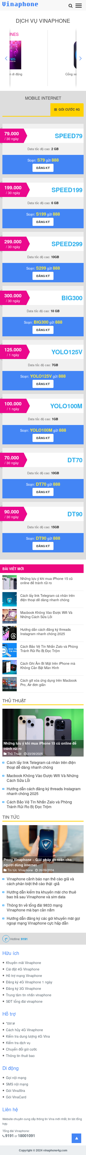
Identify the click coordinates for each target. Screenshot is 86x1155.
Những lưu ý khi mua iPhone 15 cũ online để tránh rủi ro (46, 580)
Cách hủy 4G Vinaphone (24, 1029)
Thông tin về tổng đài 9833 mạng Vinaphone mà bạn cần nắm (34, 907)
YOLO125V (66, 351)
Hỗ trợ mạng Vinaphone (24, 975)
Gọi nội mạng (16, 1077)
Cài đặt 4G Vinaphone (22, 969)
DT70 (74, 459)
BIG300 (71, 297)
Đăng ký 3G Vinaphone (23, 988)
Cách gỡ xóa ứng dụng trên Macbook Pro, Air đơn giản (48, 682)
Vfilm (43, 34)
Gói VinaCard (16, 1097)
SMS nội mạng (17, 1084)
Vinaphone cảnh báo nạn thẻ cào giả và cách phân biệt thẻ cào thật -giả (40, 881)
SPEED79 (68, 135)
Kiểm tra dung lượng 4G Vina (28, 1036)
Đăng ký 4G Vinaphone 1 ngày (29, 982)
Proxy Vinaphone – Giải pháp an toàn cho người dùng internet (38, 862)
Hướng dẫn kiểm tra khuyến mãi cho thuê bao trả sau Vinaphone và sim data (41, 894)
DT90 (74, 513)
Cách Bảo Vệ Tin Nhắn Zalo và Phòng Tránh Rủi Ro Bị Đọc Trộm (49, 648)
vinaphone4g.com (55, 1150)
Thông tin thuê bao (20, 1055)
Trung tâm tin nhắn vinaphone (28, 994)
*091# (10, 1023)
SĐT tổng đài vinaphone (24, 1001)
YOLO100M (66, 405)
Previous (6, 58)
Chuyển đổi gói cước (21, 1049)
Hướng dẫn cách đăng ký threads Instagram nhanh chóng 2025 (45, 631)
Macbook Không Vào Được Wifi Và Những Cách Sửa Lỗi (46, 614)
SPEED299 (67, 243)
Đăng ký (43, 168)
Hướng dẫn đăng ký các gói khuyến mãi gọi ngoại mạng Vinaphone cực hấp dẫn (43, 920)
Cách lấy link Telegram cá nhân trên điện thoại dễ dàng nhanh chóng (47, 597)
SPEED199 (67, 189)
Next (80, 58)
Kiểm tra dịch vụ (18, 1042)
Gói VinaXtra (15, 1090)
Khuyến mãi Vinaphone (23, 962)
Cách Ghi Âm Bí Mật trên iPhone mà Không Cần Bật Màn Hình (47, 665)
